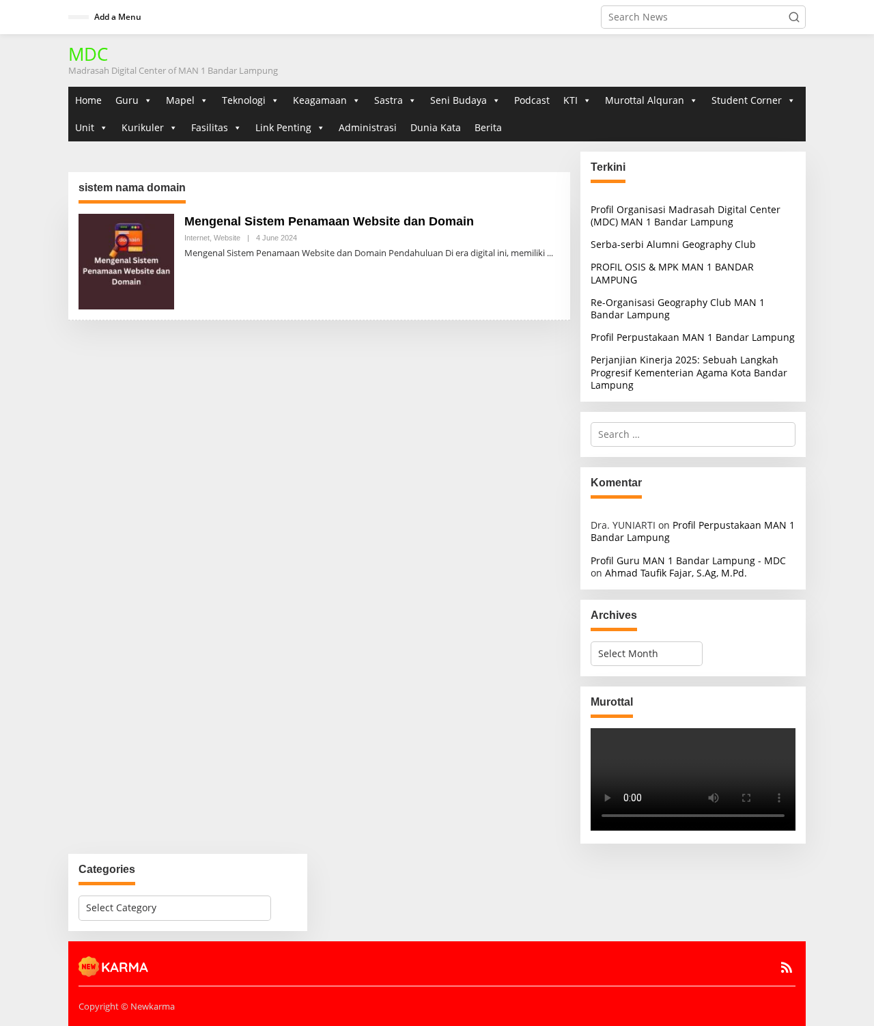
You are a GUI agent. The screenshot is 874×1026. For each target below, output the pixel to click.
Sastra (388, 100)
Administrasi (368, 127)
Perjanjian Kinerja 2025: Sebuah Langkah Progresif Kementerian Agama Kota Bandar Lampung (689, 372)
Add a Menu (117, 17)
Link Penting (283, 127)
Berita (488, 127)
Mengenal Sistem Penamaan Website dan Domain (329, 221)
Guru (127, 100)
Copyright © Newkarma (127, 1006)
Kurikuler (143, 127)
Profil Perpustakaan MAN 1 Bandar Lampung (693, 337)
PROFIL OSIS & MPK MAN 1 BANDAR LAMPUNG (672, 273)
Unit (84, 127)
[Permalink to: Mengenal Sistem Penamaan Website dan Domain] (126, 260)
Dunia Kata (435, 127)
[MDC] (114, 965)
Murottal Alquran (644, 100)
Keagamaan (320, 100)
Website (227, 238)
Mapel (180, 100)
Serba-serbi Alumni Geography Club (673, 244)
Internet (197, 238)
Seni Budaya (458, 100)
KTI (570, 100)
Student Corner (746, 100)
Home (88, 100)
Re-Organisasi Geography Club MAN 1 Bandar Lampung (678, 308)
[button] (794, 17)
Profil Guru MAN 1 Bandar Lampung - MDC (688, 560)
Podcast (532, 100)
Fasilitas (209, 127)
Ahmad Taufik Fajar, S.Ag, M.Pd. (676, 572)
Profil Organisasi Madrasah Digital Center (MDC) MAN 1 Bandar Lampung (685, 215)
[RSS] (786, 967)
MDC (88, 54)
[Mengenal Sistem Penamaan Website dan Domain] (550, 253)
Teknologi (244, 100)
